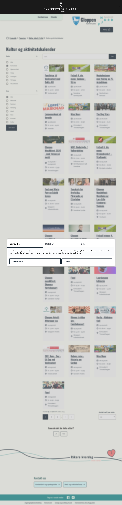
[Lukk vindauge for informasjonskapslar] (112, 240)
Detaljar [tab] (49, 244)
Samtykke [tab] (15, 244)
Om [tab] (83, 244)
